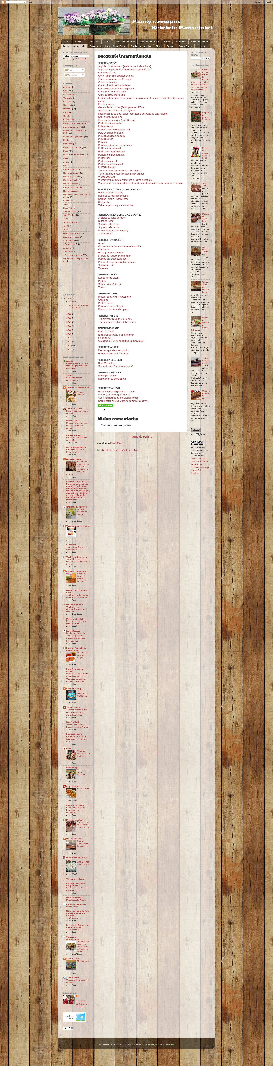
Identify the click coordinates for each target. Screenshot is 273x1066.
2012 (69, 342)
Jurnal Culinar (73, 707)
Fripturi (66, 112)
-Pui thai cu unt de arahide (111, 164)
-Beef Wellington (106, 363)
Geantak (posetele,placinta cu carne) (116, 391)
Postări (70, 70)
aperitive (67, 87)
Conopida (67, 98)
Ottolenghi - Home (75, 879)
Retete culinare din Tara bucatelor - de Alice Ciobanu (77, 913)
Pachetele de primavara (110, 123)
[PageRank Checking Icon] (68, 1029)
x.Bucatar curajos (71, 237)
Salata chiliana (105, 233)
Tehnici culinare (70, 222)
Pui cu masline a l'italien (110, 306)
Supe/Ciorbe (93, 41)
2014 (69, 334)
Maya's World (72, 786)
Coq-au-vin (103, 249)
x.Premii (67, 251)
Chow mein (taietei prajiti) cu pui (114, 79)
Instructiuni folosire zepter (74, 123)
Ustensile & (202, 46)
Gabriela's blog (73, 688)
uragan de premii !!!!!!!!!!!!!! (206, 117)
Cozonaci (67, 105)
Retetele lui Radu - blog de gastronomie (77, 926)
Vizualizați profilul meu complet (81, 1004)
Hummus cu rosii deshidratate (113, 196)
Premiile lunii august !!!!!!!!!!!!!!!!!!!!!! (206, 153)
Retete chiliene (70, 169)
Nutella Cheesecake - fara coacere (83, 843)
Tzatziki (102, 287)
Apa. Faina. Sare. (74, 409)
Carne (107, 41)
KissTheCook (72, 722)
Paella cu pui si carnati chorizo (113, 350)
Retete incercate (70, 180)
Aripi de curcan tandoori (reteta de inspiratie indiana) (124, 66)
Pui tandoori (104, 158)
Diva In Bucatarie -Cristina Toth (75, 605)
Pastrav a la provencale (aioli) (113, 259)
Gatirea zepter (69, 119)
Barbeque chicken (107, 376)
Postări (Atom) (116, 443)
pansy (196, 453)
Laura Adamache (74, 734)
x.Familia (67, 248)
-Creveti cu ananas (107, 82)
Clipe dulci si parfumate (77, 526)
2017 (69, 322)
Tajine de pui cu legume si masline (115, 205)
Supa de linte (83, 789)
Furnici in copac (106, 104)
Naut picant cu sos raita (110, 117)
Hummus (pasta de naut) (110, 192)
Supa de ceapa (106, 265)
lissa (68, 748)
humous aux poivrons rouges (82, 655)
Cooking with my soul (76, 557)
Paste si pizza (105, 303)
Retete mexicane (70, 183)
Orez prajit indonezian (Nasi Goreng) (116, 120)
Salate (167, 41)
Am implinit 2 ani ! (205, 249)
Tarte (65, 219)
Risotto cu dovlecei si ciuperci (113, 309)
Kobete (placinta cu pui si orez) (113, 394)
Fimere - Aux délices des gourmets (76, 649)
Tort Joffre (204, 184)
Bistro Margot (72, 421)
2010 (69, 350)
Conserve (67, 101)
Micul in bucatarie (75, 820)
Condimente (68, 94)
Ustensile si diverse (72, 233)
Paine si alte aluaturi (72, 147)
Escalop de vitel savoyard (111, 252)
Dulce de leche (105, 221)
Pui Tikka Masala (107, 167)
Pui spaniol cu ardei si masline (113, 353)
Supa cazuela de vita (108, 227)
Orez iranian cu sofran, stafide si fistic (117, 322)
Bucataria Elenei (74, 459)
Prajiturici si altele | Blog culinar (75, 884)
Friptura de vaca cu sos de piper (114, 256)
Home (67, 41)
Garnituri (67, 116)
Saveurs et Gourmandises (73, 938)
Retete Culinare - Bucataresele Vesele (76, 898)
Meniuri (66, 140)
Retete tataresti (70, 191)
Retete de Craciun (71, 173)
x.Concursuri (69, 240)
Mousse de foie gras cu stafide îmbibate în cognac (76, 425)
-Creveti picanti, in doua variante (114, 85)
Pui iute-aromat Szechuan (111, 155)
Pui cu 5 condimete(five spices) (114, 129)
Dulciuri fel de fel (74, 619)
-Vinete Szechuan (107, 177)
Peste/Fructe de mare (125, 41)
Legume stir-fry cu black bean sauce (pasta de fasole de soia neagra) (132, 114)
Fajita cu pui (104, 338)
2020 (69, 314)
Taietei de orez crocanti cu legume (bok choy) (121, 174)
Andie (69, 375)
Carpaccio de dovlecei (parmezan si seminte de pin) (77, 739)
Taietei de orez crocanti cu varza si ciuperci (119, 170)
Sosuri (66, 204)
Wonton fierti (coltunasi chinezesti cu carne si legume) (125, 180)
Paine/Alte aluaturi (199, 41)
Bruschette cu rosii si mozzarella (114, 297)
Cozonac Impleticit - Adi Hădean (83, 753)
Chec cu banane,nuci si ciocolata (206, 396)
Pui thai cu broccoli (107, 161)
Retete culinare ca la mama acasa (76, 905)
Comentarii (72, 75)
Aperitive (79, 41)
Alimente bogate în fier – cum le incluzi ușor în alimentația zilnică (77, 712)
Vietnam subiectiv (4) (75, 930)
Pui (64, 165)
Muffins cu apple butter (205, 217)
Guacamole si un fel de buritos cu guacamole (121, 341)
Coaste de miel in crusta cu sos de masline (119, 246)
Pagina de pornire (141, 436)
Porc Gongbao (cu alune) (111, 133)
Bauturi (170, 46)
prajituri (66, 162)
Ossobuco (103, 300)
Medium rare (83, 961)
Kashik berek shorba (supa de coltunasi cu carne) (123, 401)
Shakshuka (104, 202)
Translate (84, 59)
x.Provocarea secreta (72, 255)
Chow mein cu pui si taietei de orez (116, 76)
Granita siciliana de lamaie (82, 512)
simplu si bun (72, 959)
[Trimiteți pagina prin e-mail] (103, 410)
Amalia (69, 361)
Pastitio (102, 281)
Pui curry (102, 142)
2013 (69, 338)
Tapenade (103, 268)
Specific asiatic (69, 211)
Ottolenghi (68, 144)
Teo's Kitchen (72, 977)
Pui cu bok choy (106, 139)
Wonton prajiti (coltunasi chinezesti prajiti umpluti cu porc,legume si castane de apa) (140, 183)
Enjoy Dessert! (73, 631)
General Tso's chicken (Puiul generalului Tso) (121, 107)
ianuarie (73, 302)
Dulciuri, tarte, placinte (141, 46)
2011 (68, 346)
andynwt (154, 1045)
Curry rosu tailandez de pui (111, 95)
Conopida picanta (107, 72)
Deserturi (67, 109)
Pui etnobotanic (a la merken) (113, 230)
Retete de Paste (70, 176)
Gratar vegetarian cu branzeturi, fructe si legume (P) (75, 810)
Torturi (159, 46)
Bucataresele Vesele (76, 447)
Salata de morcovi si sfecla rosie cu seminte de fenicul (78, 561)
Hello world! (71, 500)
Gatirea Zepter (185, 46)
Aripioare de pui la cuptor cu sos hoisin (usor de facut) (125, 69)
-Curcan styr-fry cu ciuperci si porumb (116, 88)
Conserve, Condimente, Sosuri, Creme (108, 46)
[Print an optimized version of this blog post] (105, 406)
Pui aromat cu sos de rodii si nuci (115, 319)
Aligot (101, 243)
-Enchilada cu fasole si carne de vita (116, 335)
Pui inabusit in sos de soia (111, 151)
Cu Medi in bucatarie (76, 571)
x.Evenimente (69, 244)
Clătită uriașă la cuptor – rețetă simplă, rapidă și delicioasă (77, 366)
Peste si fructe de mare (73, 155)
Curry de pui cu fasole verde (112, 91)
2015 (69, 330)
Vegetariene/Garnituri (149, 41)
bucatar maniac (73, 435)
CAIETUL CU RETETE (76, 507)
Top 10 (66, 226)
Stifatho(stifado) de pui (109, 284)
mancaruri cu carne (72, 127)
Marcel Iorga (72, 767)
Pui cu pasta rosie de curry (111, 136)
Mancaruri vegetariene (73, 136)
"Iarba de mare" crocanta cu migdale (116, 110)
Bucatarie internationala (74, 46)
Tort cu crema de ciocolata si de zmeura (83, 824)
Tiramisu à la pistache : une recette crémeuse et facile (83, 946)
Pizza (65, 158)
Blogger (172, 1045)
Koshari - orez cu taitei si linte (113, 199)
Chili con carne (105, 331)
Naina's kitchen (73, 839)
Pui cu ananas (105, 126)
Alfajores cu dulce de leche (112, 218)
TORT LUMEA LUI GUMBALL (82, 693)
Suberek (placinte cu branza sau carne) (118, 398)
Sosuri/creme (69, 208)
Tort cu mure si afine (205, 360)
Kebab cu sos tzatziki (109, 278)
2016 (69, 326)
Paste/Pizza (180, 41)
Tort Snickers (72, 918)
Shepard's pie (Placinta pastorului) (115, 366)
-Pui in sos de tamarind (109, 148)
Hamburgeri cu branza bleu (112, 379)
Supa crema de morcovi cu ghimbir (79, 306)
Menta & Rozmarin (75, 805)
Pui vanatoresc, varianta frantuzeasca (117, 262)
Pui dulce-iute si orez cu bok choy (115, 145)
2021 (69, 298)
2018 (69, 318)
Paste (65, 151)
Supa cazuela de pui (108, 224)
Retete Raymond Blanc (73, 187)
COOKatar (71, 545)
